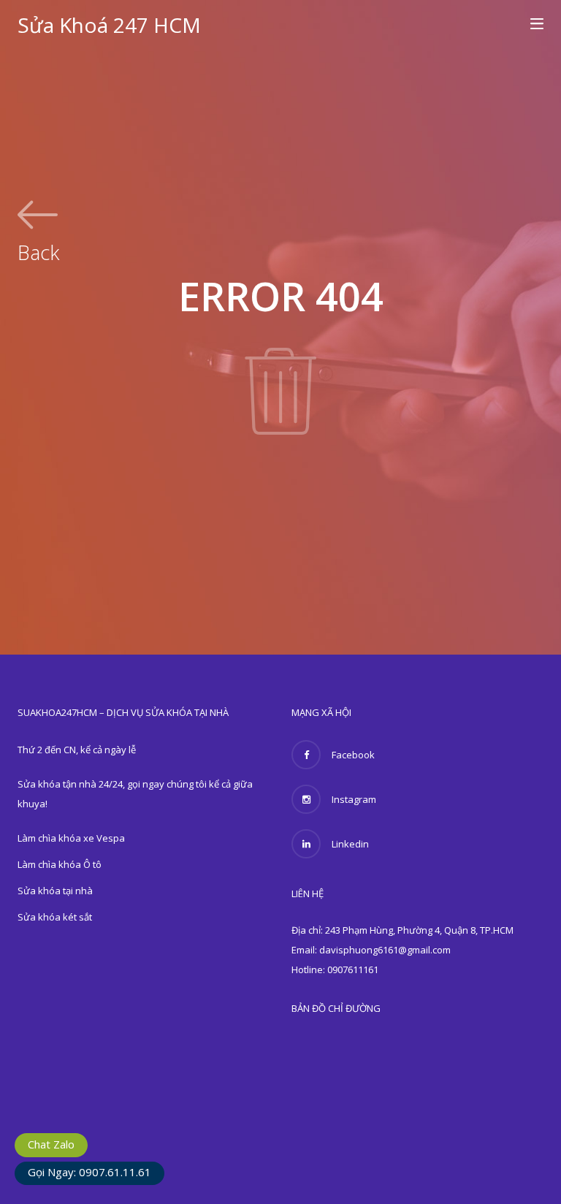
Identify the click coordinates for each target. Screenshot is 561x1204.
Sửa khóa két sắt (55, 916)
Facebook (353, 754)
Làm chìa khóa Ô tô (60, 864)
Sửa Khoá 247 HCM (109, 25)
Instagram (354, 799)
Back (38, 250)
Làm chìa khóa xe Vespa (71, 838)
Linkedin (350, 843)
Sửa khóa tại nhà (55, 890)
